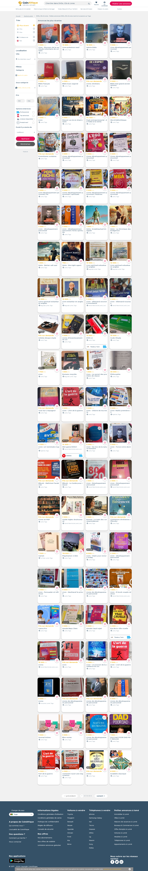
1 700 (42, 372)
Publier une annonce (122, 4)
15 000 (42, 662)
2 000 (42, 81)
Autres (119, 9)
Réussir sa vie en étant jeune (72, 120)
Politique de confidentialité (48, 822)
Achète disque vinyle (47, 338)
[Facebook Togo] (112, 862)
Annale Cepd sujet (94, 628)
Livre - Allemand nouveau (120, 302)
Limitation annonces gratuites (49, 845)
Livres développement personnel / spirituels (72, 193)
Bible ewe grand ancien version (120, 84)
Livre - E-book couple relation (120, 593)
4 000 (42, 444)
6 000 (90, 444)
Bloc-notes (67, 737)
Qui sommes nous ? (16, 825)
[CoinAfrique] (28, 3)
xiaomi (91, 840)
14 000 (66, 444)
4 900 (114, 553)
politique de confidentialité (112, 869)
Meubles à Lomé (120, 837)
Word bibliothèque (118, 120)
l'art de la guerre (45, 774)
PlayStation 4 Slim (70, 556)
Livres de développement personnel (96, 593)
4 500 (66, 81)
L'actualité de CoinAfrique (19, 829)
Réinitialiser (25, 144)
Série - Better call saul (47, 265)
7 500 (42, 553)
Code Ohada (115, 338)
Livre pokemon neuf (70, 47)
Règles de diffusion (45, 825)
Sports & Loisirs (28, 16)
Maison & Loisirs (103, 9)
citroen (70, 833)
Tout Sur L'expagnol (47, 410)
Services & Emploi (86, 9)
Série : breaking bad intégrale (96, 229)
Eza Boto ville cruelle (119, 628)
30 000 (114, 372)
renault (70, 822)
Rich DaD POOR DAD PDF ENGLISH (120, 738)
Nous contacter (15, 842)
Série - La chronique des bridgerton (120, 229)
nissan (69, 825)
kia (68, 840)
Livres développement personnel (72, 157)
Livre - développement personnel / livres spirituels (72, 230)
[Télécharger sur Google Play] (17, 860)
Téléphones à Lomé (122, 840)
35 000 (114, 335)
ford (69, 837)
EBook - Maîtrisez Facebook (48, 484)
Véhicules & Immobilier (23, 9)
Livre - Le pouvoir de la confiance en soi (96, 665)
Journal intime (44, 737)
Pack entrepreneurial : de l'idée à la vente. (96, 120)
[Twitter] (117, 862)
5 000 (42, 45)
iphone (91, 814)
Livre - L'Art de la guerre (72, 410)
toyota (70, 814)
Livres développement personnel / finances (96, 193)
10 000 (90, 45)
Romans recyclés (69, 374)
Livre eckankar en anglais (72, 302)
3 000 (114, 45)
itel (90, 822)
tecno (91, 825)
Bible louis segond (70, 84)
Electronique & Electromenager (44, 9)
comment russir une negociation (72, 774)
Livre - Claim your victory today (96, 556)
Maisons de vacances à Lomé (125, 822)
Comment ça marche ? (18, 838)
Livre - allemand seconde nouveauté (96, 302)
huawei (92, 829)
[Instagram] (121, 862)
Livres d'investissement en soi (72, 338)
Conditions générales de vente (50, 818)
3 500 (90, 517)
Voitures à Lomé (120, 833)
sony (91, 844)
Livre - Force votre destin (120, 447)
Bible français (44, 84)
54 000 (90, 118)
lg (90, 837)
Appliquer (25, 139)
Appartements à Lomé (123, 844)
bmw (69, 844)
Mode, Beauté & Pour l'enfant (67, 9)
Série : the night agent (71, 265)
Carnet (41, 556)
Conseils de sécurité (45, 829)
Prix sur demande (94, 81)
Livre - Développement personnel (96, 484)
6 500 (90, 590)
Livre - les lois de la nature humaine (96, 447)
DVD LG (89, 338)
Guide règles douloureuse (72, 520)
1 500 (90, 227)
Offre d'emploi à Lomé (123, 829)
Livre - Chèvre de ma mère (96, 411)
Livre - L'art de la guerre (120, 665)
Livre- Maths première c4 (120, 411)
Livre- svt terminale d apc (48, 447)
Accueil (18, 16)
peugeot (70, 818)
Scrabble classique (118, 774)
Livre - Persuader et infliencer (48, 593)
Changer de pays (17, 810)
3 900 (66, 517)
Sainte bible (91, 47)
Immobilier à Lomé (121, 814)
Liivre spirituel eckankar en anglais (48, 302)
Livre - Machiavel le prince (72, 593)
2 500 (90, 481)
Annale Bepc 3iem (69, 628)
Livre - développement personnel (48, 229)
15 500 (90, 335)
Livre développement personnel (120, 48)
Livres (40, 665)
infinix (91, 833)
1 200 (42, 263)
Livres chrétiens (93, 84)
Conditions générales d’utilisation (50, 814)
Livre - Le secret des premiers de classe (96, 375)
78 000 (66, 553)
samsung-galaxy (95, 818)
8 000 (90, 553)
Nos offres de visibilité (46, 841)
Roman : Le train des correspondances (96, 520)
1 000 (90, 372)
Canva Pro (42, 628)
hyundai (70, 829)
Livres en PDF (44, 519)
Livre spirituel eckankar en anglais (96, 266)
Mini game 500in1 (69, 447)
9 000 (114, 81)
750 (65, 263)
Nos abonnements (45, 838)
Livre (40, 120)
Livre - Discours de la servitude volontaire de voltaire (48, 49)
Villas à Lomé (119, 818)
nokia (91, 848)
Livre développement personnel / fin (48, 193)
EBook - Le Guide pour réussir (72, 484)
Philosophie (115, 374)
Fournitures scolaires (47, 156)
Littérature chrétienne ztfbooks (120, 520)
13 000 (66, 45)
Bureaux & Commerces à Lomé (126, 825)
